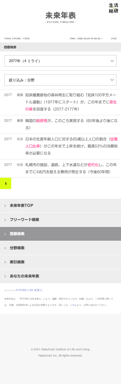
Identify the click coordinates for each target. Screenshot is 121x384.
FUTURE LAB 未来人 (29, 290)
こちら (73, 305)
